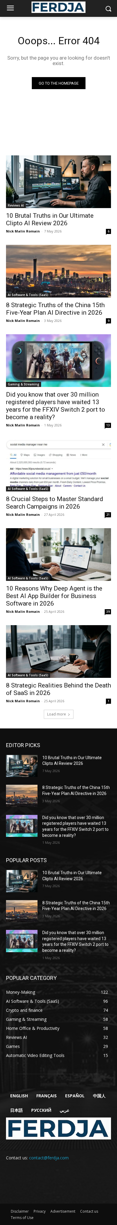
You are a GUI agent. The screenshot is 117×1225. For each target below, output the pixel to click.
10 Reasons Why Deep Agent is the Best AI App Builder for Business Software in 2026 (54, 596)
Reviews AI (16, 205)
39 (108, 611)
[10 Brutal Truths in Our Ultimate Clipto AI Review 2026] (58, 181)
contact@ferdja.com (49, 1158)
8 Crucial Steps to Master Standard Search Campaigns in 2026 (54, 502)
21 (108, 515)
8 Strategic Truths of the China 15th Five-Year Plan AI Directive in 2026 (55, 308)
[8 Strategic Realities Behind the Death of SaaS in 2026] (58, 651)
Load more (56, 714)
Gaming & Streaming (23, 384)
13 (108, 425)
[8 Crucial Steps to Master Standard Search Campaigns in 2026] (58, 465)
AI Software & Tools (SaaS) (28, 295)
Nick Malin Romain (23, 231)
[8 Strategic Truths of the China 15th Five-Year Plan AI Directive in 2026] (58, 271)
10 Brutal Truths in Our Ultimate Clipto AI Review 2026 (50, 219)
